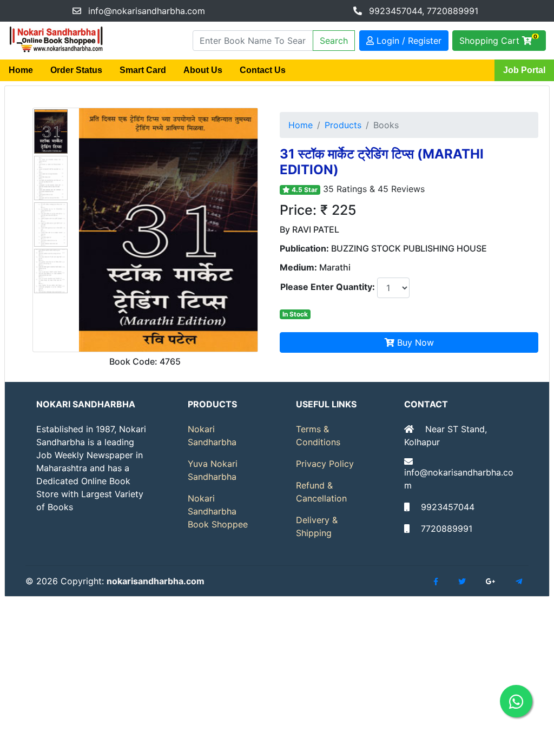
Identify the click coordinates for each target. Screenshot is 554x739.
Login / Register (407, 40)
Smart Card (143, 70)
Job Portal (524, 70)
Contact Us (263, 70)
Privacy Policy (325, 463)
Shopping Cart (498, 39)
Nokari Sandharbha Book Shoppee (218, 511)
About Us (202, 70)
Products (343, 125)
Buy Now (414, 342)
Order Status (76, 70)
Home (21, 70)
